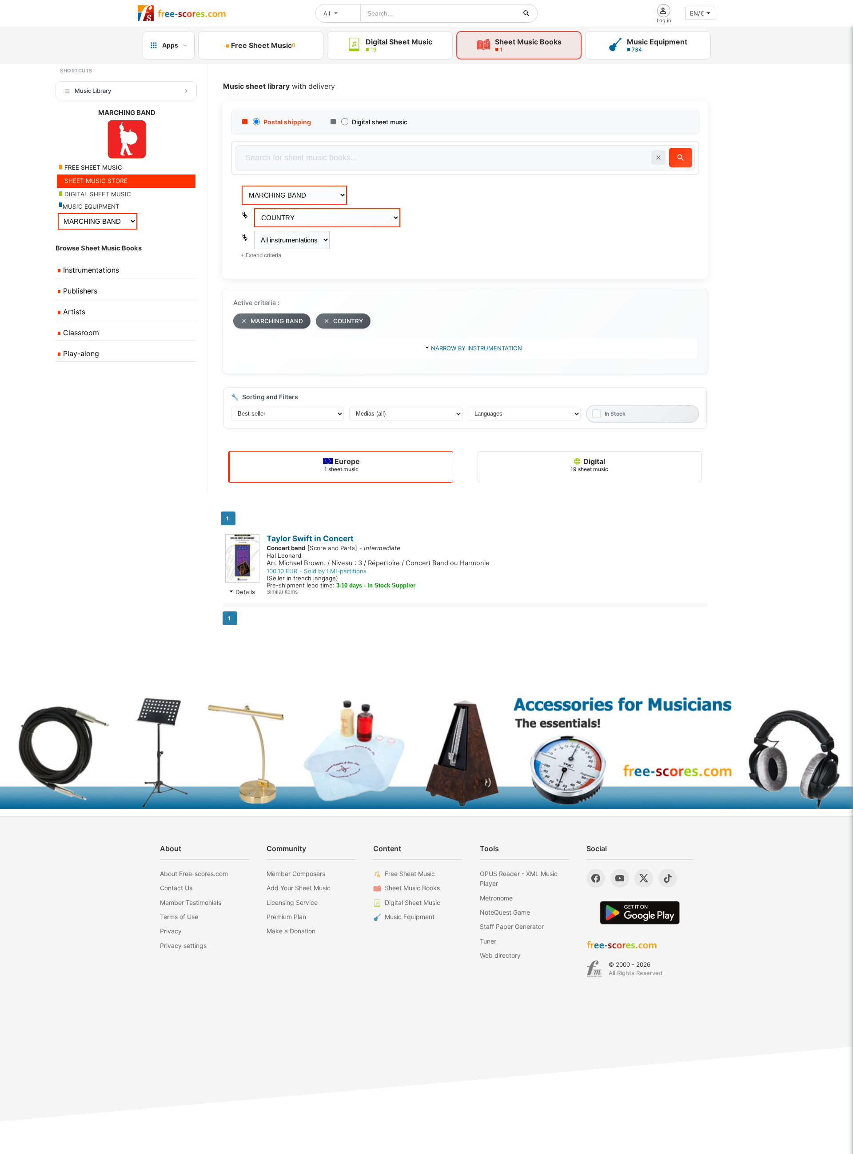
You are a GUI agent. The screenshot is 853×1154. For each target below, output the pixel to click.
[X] (643, 878)
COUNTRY (348, 321)
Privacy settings (183, 945)
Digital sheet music (379, 122)
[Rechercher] (526, 13)
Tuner (488, 941)
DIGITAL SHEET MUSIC (97, 194)
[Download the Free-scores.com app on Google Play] (640, 912)
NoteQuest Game (505, 912)
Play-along (80, 353)
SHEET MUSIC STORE (95, 180)
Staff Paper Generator (512, 926)
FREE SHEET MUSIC (92, 167)
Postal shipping (287, 122)
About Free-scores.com (194, 873)
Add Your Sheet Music (299, 888)
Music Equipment (409, 916)
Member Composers (296, 873)
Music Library (93, 90)
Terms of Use (179, 916)
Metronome (496, 898)
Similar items (282, 592)
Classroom (80, 332)
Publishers (79, 290)
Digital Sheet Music (412, 902)
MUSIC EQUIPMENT (91, 206)
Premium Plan (286, 916)
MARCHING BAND (277, 321)
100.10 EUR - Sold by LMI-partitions (317, 571)
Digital (589, 464)
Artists (73, 311)
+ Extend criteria (261, 255)
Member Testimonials (190, 902)
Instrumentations (90, 270)
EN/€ (697, 13)
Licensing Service (292, 902)
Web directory (500, 955)
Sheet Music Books (412, 888)
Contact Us (176, 888)
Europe (342, 464)
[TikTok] (667, 878)
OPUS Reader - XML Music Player (519, 878)
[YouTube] (619, 878)
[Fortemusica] (594, 968)
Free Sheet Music (410, 873)
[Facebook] (595, 878)
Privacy (171, 931)
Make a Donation (291, 931)
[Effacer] (658, 158)
